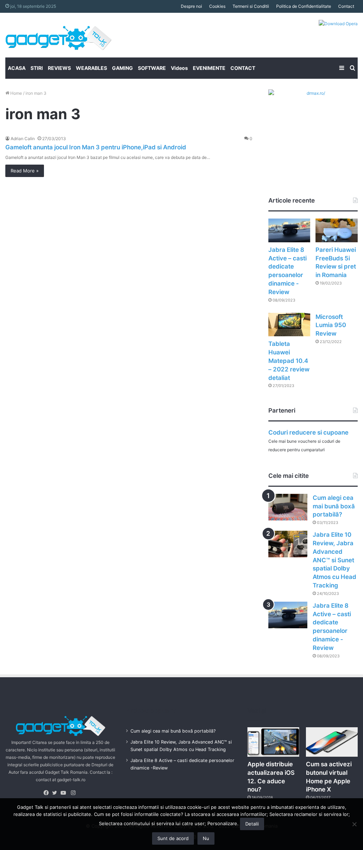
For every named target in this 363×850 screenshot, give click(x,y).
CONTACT (242, 68)
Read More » (25, 170)
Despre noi (191, 6)
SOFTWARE (152, 68)
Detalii (252, 824)
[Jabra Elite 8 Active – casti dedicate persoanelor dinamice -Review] (289, 230)
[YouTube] (65, 793)
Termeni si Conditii (251, 6)
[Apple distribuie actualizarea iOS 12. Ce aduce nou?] (273, 742)
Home (15, 93)
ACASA (17, 68)
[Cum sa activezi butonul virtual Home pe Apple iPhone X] (332, 742)
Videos (179, 68)
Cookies (217, 6)
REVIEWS (59, 68)
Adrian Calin (23, 138)
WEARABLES (91, 68)
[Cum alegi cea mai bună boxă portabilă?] (287, 507)
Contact (346, 6)
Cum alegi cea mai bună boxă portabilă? (334, 506)
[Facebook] (48, 793)
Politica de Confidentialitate (303, 6)
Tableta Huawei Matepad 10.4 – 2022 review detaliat (288, 360)
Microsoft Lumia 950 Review (330, 325)
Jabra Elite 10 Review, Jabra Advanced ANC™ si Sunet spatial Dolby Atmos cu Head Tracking (334, 560)
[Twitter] (56, 793)
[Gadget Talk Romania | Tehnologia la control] (58, 35)
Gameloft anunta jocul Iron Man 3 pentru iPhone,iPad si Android (95, 147)
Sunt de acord (173, 838)
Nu (206, 838)
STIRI (36, 68)
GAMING (122, 68)
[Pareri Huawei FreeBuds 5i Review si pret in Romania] (336, 230)
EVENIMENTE (209, 68)
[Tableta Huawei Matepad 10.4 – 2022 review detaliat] (289, 325)
